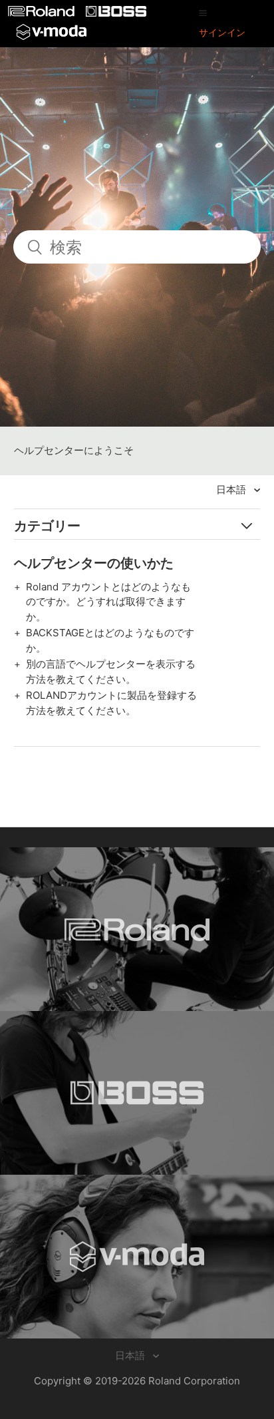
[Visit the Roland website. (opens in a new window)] (137, 929)
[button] (203, 12)
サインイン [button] (222, 32)
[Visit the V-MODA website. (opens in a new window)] (137, 1256)
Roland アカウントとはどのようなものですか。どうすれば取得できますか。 (108, 601)
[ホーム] (42, 13)
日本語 (232, 489)
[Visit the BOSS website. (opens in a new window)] (137, 1093)
